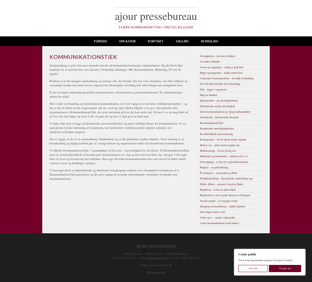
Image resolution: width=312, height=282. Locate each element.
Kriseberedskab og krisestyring (216, 134)
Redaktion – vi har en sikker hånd (217, 189)
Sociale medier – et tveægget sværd (218, 201)
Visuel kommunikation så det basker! (220, 223)
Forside (100, 41)
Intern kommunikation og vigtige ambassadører (225, 111)
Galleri (182, 41)
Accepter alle (285, 268)
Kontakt (156, 41)
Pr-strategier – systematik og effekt (218, 173)
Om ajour (127, 41)
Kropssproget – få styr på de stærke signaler (223, 139)
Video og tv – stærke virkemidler (217, 217)
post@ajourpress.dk (157, 258)
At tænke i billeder (210, 61)
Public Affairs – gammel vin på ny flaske (221, 184)
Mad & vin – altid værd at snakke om (220, 145)
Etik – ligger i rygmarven (213, 89)
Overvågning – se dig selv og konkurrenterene (224, 162)
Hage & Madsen (208, 95)
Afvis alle (252, 268)
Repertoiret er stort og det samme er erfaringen (225, 195)
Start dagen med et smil (212, 212)
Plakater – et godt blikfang (214, 167)
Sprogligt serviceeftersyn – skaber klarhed (222, 206)
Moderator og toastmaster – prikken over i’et (223, 156)
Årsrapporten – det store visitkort (217, 56)
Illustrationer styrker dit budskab (217, 106)
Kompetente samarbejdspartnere (217, 128)
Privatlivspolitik (156, 272)
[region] (270, 262)
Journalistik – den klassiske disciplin (219, 117)
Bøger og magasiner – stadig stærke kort (221, 73)
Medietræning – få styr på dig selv (218, 150)
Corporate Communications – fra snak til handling (227, 78)
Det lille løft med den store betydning (220, 84)
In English (209, 41)
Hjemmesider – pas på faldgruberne (219, 100)
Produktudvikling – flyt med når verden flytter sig (226, 178)
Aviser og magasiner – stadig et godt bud (221, 67)
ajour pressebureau (156, 15)
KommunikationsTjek (211, 123)
